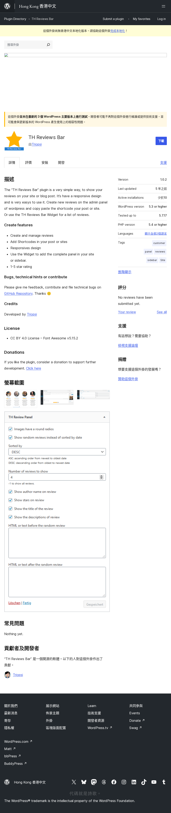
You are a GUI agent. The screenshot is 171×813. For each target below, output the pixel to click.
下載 (161, 141)
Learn (92, 706)
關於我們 (11, 706)
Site (162, 260)
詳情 (12, 162)
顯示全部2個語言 (156, 233)
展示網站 (52, 706)
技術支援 (94, 713)
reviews (160, 251)
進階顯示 (124, 272)
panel (148, 251)
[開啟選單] (164, 6)
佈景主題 (52, 713)
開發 (61, 162)
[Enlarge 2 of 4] (68, 395)
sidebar (152, 260)
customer (159, 243)
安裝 (44, 162)
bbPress (12, 756)
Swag (135, 728)
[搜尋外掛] (48, 45)
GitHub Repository (18, 293)
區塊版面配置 (56, 728)
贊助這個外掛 (128, 379)
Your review (127, 312)
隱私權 (9, 728)
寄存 (7, 720)
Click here (33, 368)
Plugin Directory (15, 19)
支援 (163, 162)
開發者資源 (96, 720)
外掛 (49, 720)
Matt (10, 749)
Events (134, 713)
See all (162, 312)
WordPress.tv (100, 728)
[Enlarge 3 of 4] (104, 395)
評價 (28, 162)
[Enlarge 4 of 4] (104, 417)
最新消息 (11, 713)
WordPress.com (18, 741)
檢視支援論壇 (128, 345)
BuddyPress (15, 763)
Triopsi (37, 144)
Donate (137, 720)
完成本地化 (117, 30)
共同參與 (136, 706)
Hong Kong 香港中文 (30, 782)
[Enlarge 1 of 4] (31, 395)
